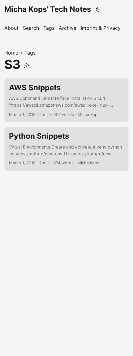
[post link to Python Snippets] (66, 149)
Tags (30, 53)
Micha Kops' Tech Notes (47, 9)
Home (11, 53)
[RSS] (26, 64)
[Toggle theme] (98, 9)
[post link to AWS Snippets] (66, 100)
